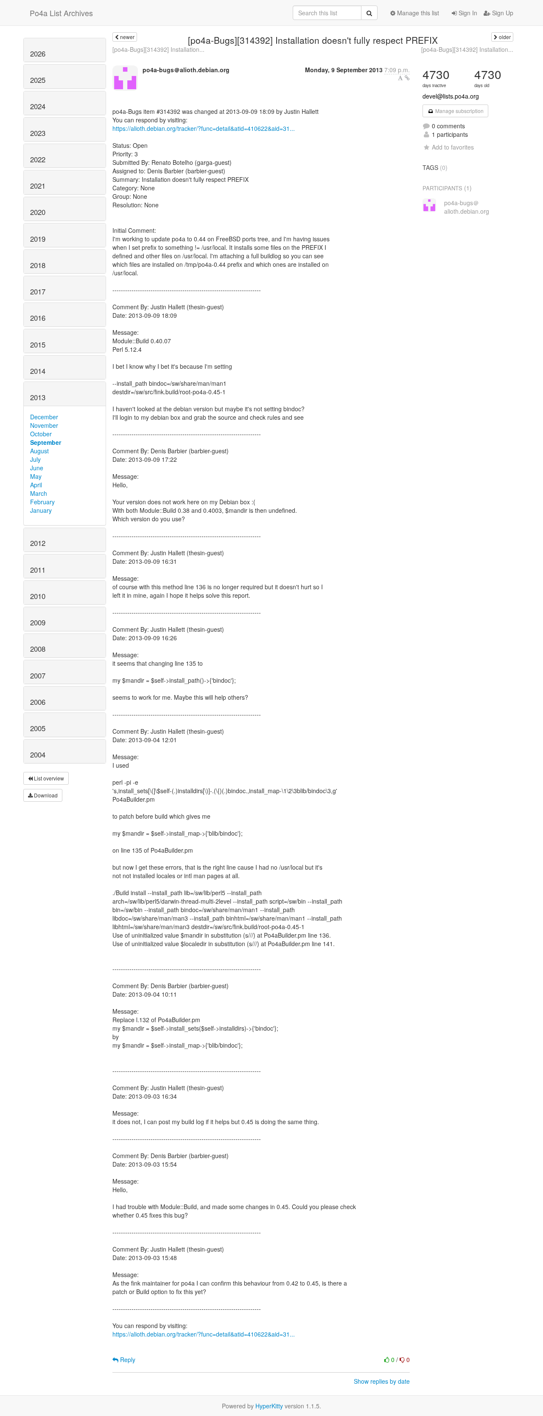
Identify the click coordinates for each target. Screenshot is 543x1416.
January (41, 510)
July (35, 459)
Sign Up (501, 12)
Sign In (467, 12)
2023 (37, 133)
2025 (37, 80)
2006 (37, 702)
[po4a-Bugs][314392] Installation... (158, 49)
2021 (37, 186)
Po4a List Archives (61, 12)
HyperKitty (269, 1406)
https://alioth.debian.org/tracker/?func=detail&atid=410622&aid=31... (203, 128)
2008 (37, 649)
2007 (37, 675)
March (38, 493)
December (44, 417)
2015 (37, 344)
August (39, 451)
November (44, 425)
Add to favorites (453, 147)
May (36, 476)
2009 (37, 622)
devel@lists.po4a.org (451, 96)
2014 (37, 371)
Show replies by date (382, 1381)
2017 (37, 291)
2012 (37, 543)
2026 (37, 53)
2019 (37, 239)
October (41, 434)
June (36, 468)
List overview (48, 778)
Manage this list (417, 12)
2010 (37, 596)
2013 (37, 397)
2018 (37, 265)
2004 (37, 754)
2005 (37, 728)
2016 (37, 318)
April (36, 484)
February (42, 501)
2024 (37, 106)
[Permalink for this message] (407, 78)
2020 (37, 212)
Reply (126, 1359)
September (45, 442)
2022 (37, 159)
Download (45, 795)
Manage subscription (459, 110)
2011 (37, 570)
